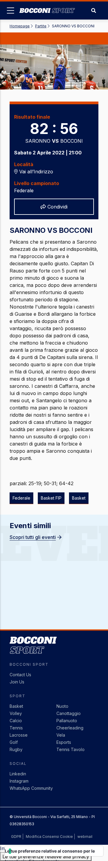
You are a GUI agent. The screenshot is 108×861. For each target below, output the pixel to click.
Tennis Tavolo (70, 749)
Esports (63, 742)
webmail (84, 836)
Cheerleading (69, 727)
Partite (40, 26)
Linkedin (18, 773)
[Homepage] (47, 6)
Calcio (16, 720)
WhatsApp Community (31, 788)
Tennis (16, 727)
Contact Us (20, 674)
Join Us (17, 681)
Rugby (16, 749)
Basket (16, 706)
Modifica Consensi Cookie (49, 836)
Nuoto (62, 706)
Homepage (20, 26)
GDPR (16, 836)
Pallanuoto (66, 720)
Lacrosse (19, 735)
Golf (14, 742)
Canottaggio (68, 713)
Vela (60, 735)
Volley (16, 713)
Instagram (19, 780)
